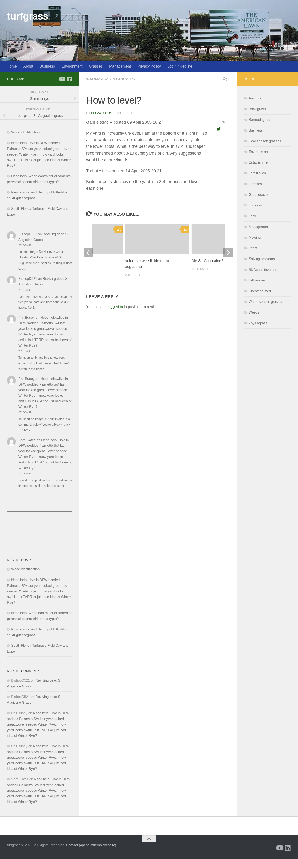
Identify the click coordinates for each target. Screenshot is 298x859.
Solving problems (262, 259)
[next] (228, 252)
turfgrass (27, 16)
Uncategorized (260, 291)
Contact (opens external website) (91, 845)
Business (47, 66)
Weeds (254, 312)
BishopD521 (27, 234)
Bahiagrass (257, 109)
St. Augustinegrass (263, 269)
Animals (255, 98)
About (28, 66)
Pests (253, 248)
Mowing (255, 237)
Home (12, 66)
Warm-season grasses (110, 79)
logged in (115, 307)
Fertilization (257, 173)
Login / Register (180, 66)
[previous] (88, 252)
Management (120, 66)
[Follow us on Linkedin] (69, 79)
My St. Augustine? (207, 261)
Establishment (259, 162)
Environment (71, 66)
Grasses (96, 66)
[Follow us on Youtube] (62, 79)
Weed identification (25, 132)
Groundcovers (260, 194)
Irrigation (255, 205)
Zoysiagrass (258, 323)
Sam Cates (27, 440)
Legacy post (102, 113)
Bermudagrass (260, 120)
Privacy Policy (149, 66)
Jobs (252, 216)
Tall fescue (257, 280)
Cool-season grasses (265, 141)
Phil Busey (26, 317)
